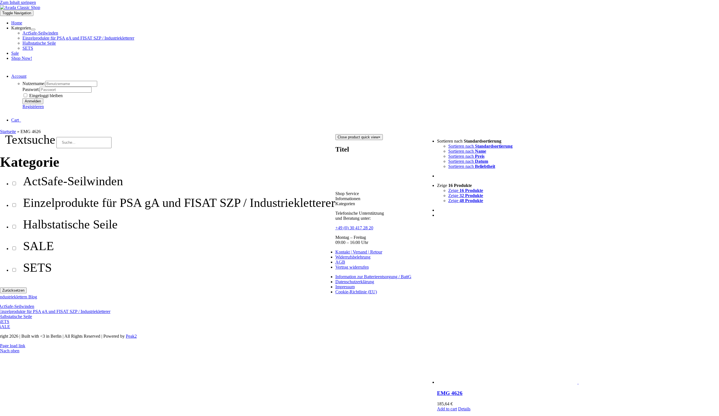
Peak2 (131, 336)
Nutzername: (33, 83)
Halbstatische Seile (70, 224)
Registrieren (33, 106)
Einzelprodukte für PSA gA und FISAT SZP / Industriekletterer (179, 202)
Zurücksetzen (13, 290)
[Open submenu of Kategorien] (33, 29)
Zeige (465, 190)
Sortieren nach (480, 146)
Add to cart (447, 408)
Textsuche (30, 139)
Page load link (12, 345)
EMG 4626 (450, 393)
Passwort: (31, 89)
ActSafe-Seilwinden (73, 181)
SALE (38, 246)
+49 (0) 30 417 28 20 (354, 227)
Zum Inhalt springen (18, 2)
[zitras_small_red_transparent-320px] (20, 7)
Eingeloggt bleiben (45, 95)
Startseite (8, 131)
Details (464, 408)
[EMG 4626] (578, 303)
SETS (37, 267)
